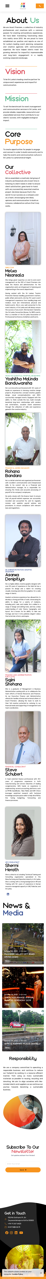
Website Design (7, 1278)
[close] (41, 1273)
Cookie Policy (17, 1274)
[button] (7, 6)
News (7, 961)
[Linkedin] (7, 894)
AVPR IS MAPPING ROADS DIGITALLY (22, 1044)
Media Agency (20, 1278)
